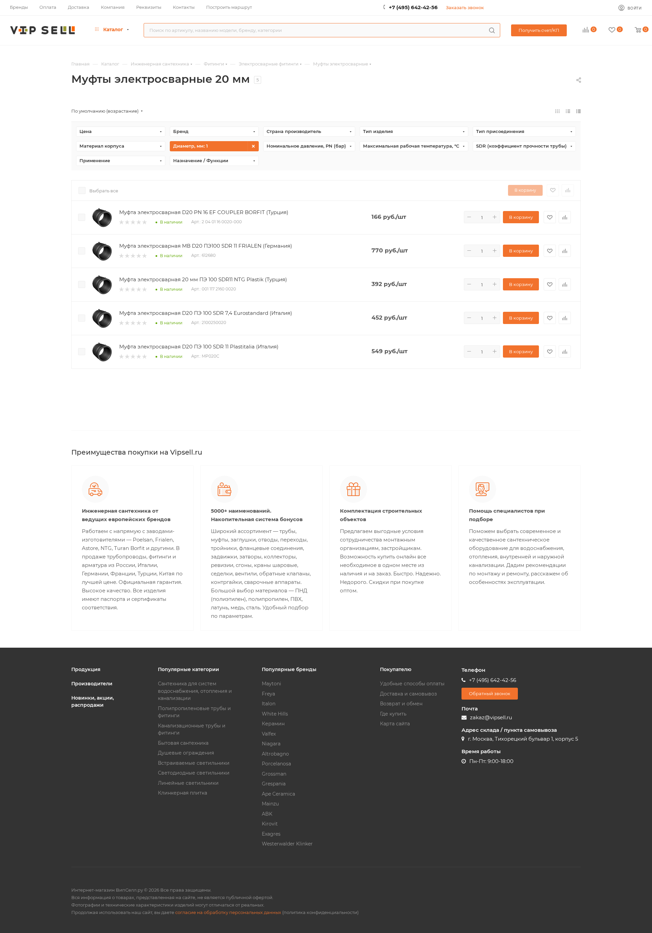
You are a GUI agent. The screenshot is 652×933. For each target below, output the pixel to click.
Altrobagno (275, 754)
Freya (268, 694)
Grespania (274, 784)
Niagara (271, 744)
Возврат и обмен (401, 704)
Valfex (269, 734)
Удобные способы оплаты (412, 684)
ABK (267, 814)
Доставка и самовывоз (408, 694)
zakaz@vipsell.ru (491, 717)
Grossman (274, 774)
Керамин (273, 724)
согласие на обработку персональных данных (228, 912)
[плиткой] (557, 111)
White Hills (275, 714)
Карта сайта (395, 724)
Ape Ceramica (278, 794)
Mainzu (270, 804)
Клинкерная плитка (182, 793)
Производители (91, 684)
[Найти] (492, 30)
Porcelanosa (276, 764)
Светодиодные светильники (194, 773)
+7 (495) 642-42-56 (413, 7)
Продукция (86, 669)
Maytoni (271, 684)
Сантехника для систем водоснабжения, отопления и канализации (195, 691)
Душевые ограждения (186, 753)
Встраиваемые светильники (194, 763)
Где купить (393, 714)
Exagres (271, 834)
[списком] (568, 111)
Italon (268, 704)
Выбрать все (103, 190)
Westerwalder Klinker (287, 844)
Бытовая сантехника (183, 743)
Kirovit (270, 824)
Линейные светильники (188, 783)
